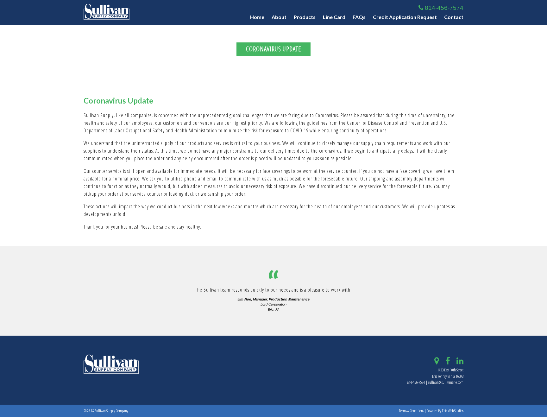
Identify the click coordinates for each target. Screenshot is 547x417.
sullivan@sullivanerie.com (445, 382)
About (279, 17)
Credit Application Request (405, 17)
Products (305, 17)
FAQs (359, 17)
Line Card (334, 17)
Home (257, 17)
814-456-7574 (443, 7)
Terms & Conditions (411, 411)
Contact (453, 17)
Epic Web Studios (452, 411)
